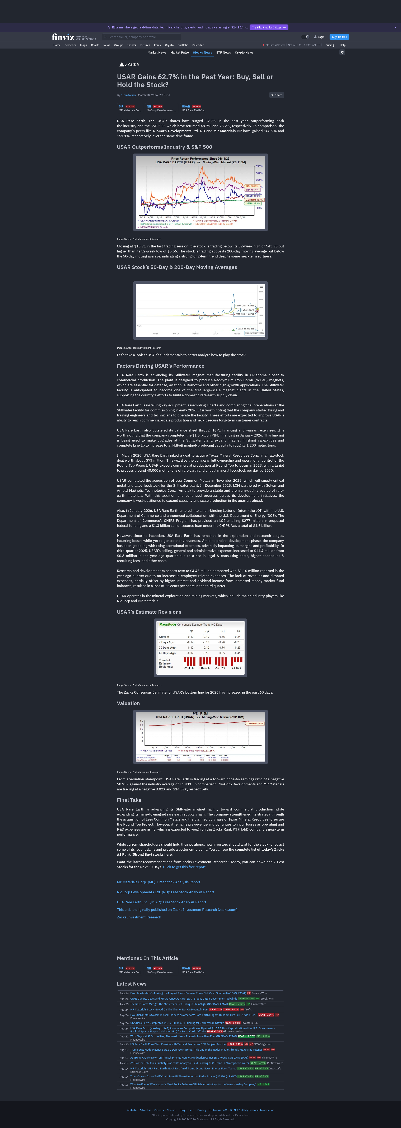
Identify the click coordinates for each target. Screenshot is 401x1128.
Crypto (169, 45)
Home (57, 45)
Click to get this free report (184, 867)
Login (321, 36)
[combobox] (141, 36)
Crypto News (244, 52)
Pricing (329, 45)
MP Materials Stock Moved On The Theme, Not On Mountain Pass (169, 1009)
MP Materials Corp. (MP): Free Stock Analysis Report (158, 882)
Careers (159, 1110)
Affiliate (132, 1110)
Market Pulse (179, 52)
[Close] (395, 27)
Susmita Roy (128, 95)
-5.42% (235, 1044)
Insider (131, 45)
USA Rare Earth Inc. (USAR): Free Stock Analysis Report (161, 902)
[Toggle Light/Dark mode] (305, 37)
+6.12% (246, 998)
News (106, 45)
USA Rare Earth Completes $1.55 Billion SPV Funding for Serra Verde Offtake (177, 1022)
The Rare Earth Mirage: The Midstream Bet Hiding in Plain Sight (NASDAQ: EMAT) (179, 1004)
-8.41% (216, 1009)
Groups (118, 45)
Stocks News (202, 52)
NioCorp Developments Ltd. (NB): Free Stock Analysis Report (165, 892)
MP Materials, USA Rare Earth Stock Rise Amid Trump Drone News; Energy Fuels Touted (183, 1068)
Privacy (201, 1110)
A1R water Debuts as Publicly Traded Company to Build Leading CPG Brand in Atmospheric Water (189, 1063)
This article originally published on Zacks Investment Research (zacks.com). (178, 909)
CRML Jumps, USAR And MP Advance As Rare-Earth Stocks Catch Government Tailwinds (183, 998)
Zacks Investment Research (139, 917)
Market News (157, 52)
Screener (70, 45)
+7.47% (258, 1062)
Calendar (198, 45)
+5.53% (261, 1068)
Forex (157, 45)
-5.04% (231, 1009)
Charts (95, 45)
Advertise (145, 1110)
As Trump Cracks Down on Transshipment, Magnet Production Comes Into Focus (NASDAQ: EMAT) (189, 1057)
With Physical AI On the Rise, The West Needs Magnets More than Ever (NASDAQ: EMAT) (183, 1036)
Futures (145, 45)
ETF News (223, 52)
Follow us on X (218, 1110)
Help (343, 45)
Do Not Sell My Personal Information (252, 1110)
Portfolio (183, 45)
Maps (83, 45)
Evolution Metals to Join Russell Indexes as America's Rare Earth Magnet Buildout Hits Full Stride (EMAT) (194, 1015)
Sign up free (339, 36)
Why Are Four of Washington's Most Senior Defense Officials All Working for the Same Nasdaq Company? (193, 1084)
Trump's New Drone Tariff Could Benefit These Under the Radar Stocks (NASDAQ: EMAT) (183, 1076)
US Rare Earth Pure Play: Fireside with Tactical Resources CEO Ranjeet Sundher (178, 1044)
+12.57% (246, 1036)
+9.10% (263, 1036)
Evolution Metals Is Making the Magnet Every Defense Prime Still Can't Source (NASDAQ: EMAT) (188, 993)
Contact (171, 1110)
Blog (182, 1110)
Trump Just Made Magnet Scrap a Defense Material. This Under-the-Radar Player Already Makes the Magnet (196, 1049)
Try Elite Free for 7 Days (266, 27)
